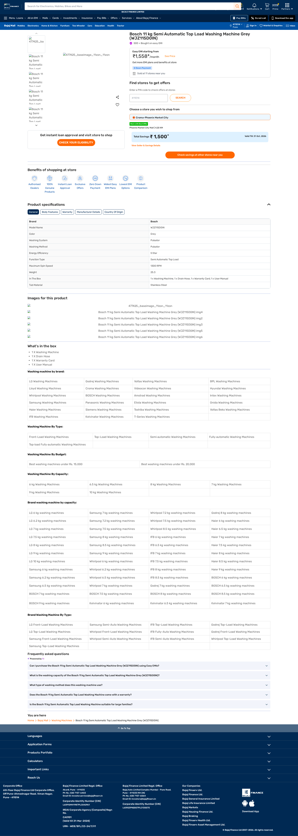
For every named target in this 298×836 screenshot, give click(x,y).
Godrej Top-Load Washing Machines (234, 624)
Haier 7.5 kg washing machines (231, 545)
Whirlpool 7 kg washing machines (111, 585)
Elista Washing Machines (150, 402)
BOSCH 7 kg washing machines (49, 593)
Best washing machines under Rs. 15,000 (55, 464)
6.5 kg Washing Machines (106, 484)
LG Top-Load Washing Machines (49, 631)
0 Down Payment (142, 68)
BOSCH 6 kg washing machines (231, 577)
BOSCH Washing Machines (103, 395)
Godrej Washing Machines (102, 381)
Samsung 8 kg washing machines (111, 537)
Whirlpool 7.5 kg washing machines (172, 520)
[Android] (245, 803)
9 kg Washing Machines (44, 492)
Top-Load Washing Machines (112, 437)
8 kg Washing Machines (165, 484)
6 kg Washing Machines (44, 484)
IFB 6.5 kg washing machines (169, 545)
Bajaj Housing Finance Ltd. (197, 811)
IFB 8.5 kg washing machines (169, 577)
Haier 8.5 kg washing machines (231, 561)
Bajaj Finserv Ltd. (192, 790)
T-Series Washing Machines (152, 416)
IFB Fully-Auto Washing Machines (172, 631)
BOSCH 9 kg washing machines (49, 603)
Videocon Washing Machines (152, 388)
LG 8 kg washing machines (46, 545)
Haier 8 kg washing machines (230, 553)
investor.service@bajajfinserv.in (87, 796)
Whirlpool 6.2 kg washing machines (112, 569)
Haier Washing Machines (45, 409)
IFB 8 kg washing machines (168, 569)
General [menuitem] (33, 212)
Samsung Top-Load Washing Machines (54, 646)
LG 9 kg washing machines (46, 553)
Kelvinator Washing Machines (104, 416)
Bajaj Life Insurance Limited (198, 803)
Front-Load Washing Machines (49, 437)
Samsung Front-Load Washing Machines (55, 638)
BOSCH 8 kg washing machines (170, 593)
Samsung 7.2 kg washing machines (112, 520)
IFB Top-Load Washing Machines (171, 624)
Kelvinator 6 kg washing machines (112, 603)
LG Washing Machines (43, 381)
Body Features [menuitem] (50, 212)
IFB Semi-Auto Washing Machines (172, 638)
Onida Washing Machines (226, 402)
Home (31, 720)
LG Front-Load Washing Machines (51, 624)
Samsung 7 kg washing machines (111, 512)
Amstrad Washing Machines (152, 395)
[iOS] (252, 803)
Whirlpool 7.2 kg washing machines (172, 512)
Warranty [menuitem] (67, 212)
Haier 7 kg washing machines (230, 537)
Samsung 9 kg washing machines (111, 553)
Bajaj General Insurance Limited (201, 798)
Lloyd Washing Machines (45, 388)
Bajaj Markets (190, 807)
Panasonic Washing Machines (105, 402)
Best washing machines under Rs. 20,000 (168, 464)
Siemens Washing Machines (103, 409)
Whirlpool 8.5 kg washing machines (173, 529)
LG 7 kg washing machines (46, 529)
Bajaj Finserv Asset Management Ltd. (203, 824)
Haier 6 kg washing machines (230, 520)
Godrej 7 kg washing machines (170, 585)
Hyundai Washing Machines (228, 388)
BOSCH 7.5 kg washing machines (111, 593)
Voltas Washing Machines (150, 381)
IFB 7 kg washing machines (167, 553)
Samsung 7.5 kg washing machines (112, 529)
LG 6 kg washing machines (46, 512)
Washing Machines (62, 720)
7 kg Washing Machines (226, 484)
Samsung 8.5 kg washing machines (112, 545)
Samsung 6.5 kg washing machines (52, 585)
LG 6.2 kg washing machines (47, 520)
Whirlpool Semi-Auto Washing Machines (115, 638)
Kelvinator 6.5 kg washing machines (173, 603)
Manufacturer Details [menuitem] (88, 212)
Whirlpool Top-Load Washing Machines (236, 638)
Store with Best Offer (138, 124)
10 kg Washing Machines (105, 492)
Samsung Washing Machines (47, 402)
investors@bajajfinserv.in (144, 799)
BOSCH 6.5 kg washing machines (232, 585)
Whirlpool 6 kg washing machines (111, 561)
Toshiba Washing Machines (151, 409)
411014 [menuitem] (236, 24)
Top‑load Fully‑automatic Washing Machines (57, 444)
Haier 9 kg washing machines (230, 569)
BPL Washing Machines (225, 381)
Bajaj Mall (43, 720)
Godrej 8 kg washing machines (231, 512)
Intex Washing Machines (225, 395)
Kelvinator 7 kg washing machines (233, 603)
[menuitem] (238, 25)
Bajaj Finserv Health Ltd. (196, 820)
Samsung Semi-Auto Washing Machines (115, 624)
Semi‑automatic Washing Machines (172, 437)
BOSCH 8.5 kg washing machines (232, 593)
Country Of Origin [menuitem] (114, 212)
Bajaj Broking (190, 816)
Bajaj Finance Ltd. (192, 794)
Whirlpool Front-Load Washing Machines (116, 631)
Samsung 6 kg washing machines (51, 569)
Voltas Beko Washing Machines (230, 409)
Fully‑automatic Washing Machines (231, 437)
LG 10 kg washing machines (47, 561)
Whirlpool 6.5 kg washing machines (112, 577)
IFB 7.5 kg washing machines (169, 561)
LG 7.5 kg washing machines (47, 537)
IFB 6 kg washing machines (168, 537)
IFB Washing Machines (43, 416)
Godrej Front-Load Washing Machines (235, 631)
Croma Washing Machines (102, 388)
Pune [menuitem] (235, 27)
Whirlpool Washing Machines (47, 395)
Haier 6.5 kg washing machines (231, 529)
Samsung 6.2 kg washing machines (52, 577)
